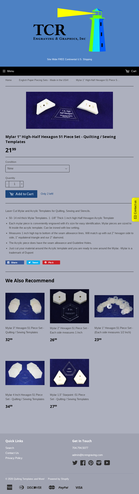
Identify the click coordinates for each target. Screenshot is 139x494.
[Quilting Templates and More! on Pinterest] (91, 463)
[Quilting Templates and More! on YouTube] (107, 463)
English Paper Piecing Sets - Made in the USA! (44, 80)
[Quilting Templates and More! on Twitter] (75, 463)
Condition (10, 161)
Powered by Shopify (58, 479)
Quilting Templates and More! (29, 479)
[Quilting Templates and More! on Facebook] (83, 463)
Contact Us (12, 452)
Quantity (10, 177)
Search (9, 447)
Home (8, 80)
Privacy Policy (13, 458)
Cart (133, 71)
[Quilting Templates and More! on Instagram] (99, 463)
